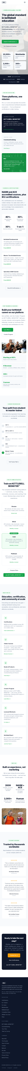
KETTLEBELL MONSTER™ (8, 1024)
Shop (3, 1017)
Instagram (9, 1067)
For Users (4, 1005)
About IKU (4, 1038)
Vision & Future (5, 1043)
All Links (4, 1050)
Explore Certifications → (10, 41)
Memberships (5, 1007)
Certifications (5, 1000)
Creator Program (8, 334)
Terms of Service (6, 1052)
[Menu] (24, 2)
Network (4, 1048)
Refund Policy (5, 1057)
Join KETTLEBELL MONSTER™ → (14, 575)
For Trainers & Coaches (10, 46)
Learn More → (7, 329)
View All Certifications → (14, 288)
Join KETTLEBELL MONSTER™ (14, 964)
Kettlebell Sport (5, 1009)
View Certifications (14, 960)
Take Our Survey (6, 1031)
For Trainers (5, 1002)
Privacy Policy (5, 1055)
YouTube (4, 1067)
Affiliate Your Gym (6, 1014)
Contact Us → (14, 955)
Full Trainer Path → (14, 462)
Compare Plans (14, 570)
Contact (4, 1045)
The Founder (5, 1041)
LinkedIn (15, 1067)
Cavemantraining (6, 1026)
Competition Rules (6, 1012)
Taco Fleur (4, 1029)
